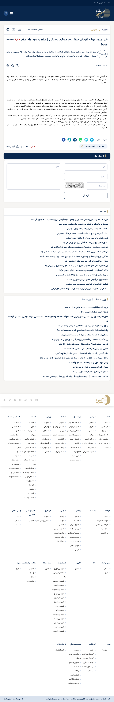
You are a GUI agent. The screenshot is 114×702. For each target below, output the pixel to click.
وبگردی (18, 563)
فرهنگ (33, 417)
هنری (108, 644)
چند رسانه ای (16, 510)
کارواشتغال (61, 644)
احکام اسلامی (29, 447)
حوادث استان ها (102, 520)
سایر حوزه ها (74, 460)
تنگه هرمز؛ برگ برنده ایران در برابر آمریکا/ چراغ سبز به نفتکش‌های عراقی (79, 288)
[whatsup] (81, 140)
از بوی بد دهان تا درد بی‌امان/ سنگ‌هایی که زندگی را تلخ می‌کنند (82, 325)
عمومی (94, 29)
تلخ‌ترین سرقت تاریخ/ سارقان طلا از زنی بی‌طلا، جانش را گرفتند (83, 344)
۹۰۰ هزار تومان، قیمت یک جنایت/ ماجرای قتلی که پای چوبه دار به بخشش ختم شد (75, 376)
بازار (94, 563)
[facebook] (64, 140)
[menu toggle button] (11, 13)
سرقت (76, 666)
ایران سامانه (8, 699)
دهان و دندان (14, 460)
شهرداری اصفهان (58, 589)
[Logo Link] (103, 13)
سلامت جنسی (14, 468)
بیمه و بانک (46, 563)
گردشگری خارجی (88, 658)
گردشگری (92, 644)
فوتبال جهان (44, 443)
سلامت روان (15, 472)
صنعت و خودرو (58, 435)
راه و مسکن (60, 447)
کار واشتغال (60, 650)
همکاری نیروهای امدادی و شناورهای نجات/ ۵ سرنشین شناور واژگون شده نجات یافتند (74, 256)
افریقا (77, 443)
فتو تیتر (31, 485)
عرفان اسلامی (29, 468)
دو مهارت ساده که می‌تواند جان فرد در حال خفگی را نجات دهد (83, 224)
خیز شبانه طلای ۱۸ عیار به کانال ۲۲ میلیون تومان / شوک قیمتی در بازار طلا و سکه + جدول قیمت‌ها (69, 219)
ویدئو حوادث (103, 529)
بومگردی (91, 671)
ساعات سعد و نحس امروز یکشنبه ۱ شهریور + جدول (87, 228)
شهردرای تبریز (59, 597)
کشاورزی (61, 439)
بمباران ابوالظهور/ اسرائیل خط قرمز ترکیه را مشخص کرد (86, 261)
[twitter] (86, 140)
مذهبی (31, 489)
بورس (62, 431)
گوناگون (48, 510)
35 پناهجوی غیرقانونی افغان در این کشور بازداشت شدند (85, 279)
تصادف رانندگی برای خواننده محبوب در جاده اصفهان (87, 284)
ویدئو (78, 510)
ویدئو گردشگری (73, 533)
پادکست (93, 510)
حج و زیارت (30, 481)
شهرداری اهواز (59, 585)
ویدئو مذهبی (74, 537)
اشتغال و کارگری (58, 426)
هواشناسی (104, 533)
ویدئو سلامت (14, 435)
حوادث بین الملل (102, 524)
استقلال (46, 431)
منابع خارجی (74, 524)
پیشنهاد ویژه (103, 439)
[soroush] (69, 140)
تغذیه (17, 456)
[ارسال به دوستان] (19, 29)
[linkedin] (75, 140)
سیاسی (93, 417)
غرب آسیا (75, 456)
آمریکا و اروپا (74, 439)
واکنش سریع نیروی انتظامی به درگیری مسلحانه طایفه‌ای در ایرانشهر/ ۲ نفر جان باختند (74, 358)
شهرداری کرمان (59, 627)
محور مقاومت (74, 435)
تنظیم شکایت (74, 679)
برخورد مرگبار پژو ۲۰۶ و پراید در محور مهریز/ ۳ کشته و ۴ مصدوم (82, 275)
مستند (76, 520)
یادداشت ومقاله (102, 435)
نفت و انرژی (59, 451)
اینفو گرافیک (105, 563)
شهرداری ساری (59, 622)
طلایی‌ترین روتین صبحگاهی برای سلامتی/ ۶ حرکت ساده (86, 348)
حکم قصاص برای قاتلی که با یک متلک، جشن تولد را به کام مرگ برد (82, 353)
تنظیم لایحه (74, 675)
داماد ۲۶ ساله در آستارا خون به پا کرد (94, 312)
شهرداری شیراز (59, 602)
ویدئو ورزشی (44, 447)
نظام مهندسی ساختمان (31, 512)
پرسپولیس (45, 435)
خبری (77, 516)
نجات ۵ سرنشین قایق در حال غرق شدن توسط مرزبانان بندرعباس (82, 233)
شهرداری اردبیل (58, 614)
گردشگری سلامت (88, 666)
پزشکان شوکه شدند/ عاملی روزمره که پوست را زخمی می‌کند (84, 335)
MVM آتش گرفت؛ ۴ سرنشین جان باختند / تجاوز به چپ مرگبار (83, 270)
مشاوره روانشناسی (29, 563)
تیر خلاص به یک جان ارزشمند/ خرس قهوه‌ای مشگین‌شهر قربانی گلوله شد (79, 247)
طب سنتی (15, 426)
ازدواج (32, 572)
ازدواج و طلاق (74, 662)
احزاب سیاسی (59, 529)
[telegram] (92, 140)
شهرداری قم (60, 610)
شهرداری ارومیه (58, 631)
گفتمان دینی (29, 476)
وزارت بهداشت (14, 439)
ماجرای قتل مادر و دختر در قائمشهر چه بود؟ (90, 371)
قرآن (32, 426)
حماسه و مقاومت (28, 451)
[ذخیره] (13, 29)
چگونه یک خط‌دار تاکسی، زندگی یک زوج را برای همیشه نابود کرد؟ (82, 330)
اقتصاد (104, 29)
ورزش (48, 417)
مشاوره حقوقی (75, 644)
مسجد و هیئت (28, 472)
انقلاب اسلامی (29, 439)
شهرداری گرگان (59, 593)
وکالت (76, 671)
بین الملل (77, 417)
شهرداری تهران (59, 568)
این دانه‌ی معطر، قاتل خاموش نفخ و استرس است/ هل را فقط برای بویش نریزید (76, 265)
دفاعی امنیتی (89, 439)
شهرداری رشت (59, 618)
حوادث (107, 510)
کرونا (17, 451)
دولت (91, 435)
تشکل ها (60, 541)
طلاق (32, 577)
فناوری (78, 563)
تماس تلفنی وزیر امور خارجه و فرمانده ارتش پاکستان (87, 238)
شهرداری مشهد (58, 581)
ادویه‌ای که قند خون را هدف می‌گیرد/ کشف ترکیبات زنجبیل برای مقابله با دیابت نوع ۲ (74, 251)
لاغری (17, 431)
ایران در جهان (74, 426)
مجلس (91, 431)
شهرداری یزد (60, 606)
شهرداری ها (62, 563)
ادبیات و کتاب (29, 497)
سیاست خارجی (88, 451)
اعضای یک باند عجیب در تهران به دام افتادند (90, 367)
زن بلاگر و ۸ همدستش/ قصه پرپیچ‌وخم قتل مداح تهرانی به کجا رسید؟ (80, 339)
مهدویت (31, 443)
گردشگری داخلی (88, 654)
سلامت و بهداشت (14, 417)
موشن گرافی (74, 545)
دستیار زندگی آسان (42, 520)
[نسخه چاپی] (8, 29)
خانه (108, 417)
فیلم (77, 549)
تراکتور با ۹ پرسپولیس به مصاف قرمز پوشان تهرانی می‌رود (85, 242)
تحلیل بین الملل (73, 431)
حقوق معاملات (73, 683)
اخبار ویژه (105, 431)
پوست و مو (15, 464)
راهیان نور (30, 493)
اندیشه (31, 456)
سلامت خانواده (14, 476)
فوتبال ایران (45, 439)
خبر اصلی (104, 426)
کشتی (47, 451)
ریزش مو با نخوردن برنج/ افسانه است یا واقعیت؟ (88, 362)
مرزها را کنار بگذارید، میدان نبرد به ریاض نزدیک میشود (86, 307)
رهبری (91, 426)
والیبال (46, 426)
